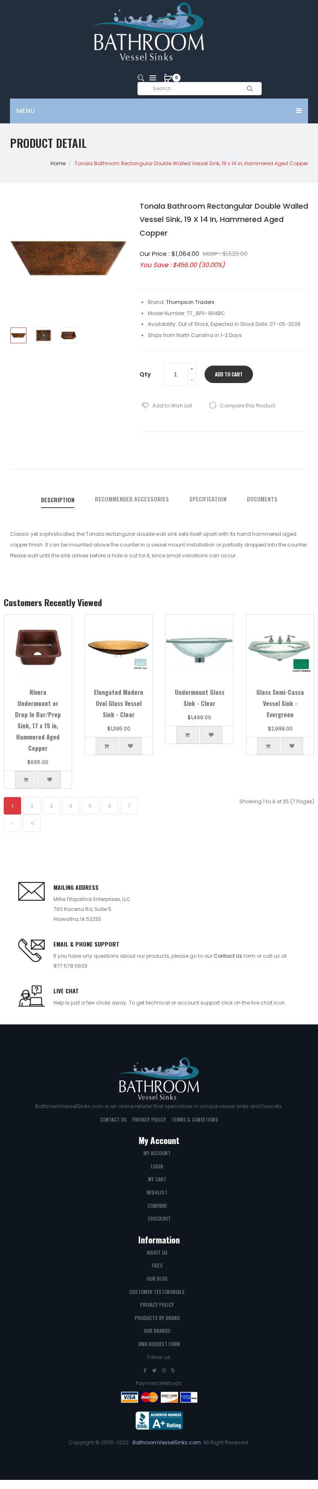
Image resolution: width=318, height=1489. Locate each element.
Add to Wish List (172, 405)
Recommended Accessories (132, 499)
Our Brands (157, 1330)
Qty (145, 374)
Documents (262, 499)
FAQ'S (157, 1265)
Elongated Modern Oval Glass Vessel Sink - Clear (118, 703)
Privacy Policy (149, 1119)
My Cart (157, 1179)
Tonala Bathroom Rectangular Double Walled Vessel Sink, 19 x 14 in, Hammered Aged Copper (191, 163)
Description (58, 500)
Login (157, 1166)
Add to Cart (229, 374)
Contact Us (228, 955)
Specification (207, 499)
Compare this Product (247, 405)
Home (58, 163)
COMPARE (157, 1205)
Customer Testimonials (157, 1291)
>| (32, 823)
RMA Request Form (159, 1343)
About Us (157, 1252)
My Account (157, 1153)
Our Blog (157, 1278)
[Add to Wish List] (50, 779)
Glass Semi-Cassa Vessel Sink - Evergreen (280, 703)
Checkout (159, 1218)
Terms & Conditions (194, 1119)
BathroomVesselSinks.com (166, 1442)
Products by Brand (157, 1317)
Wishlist (157, 1192)
